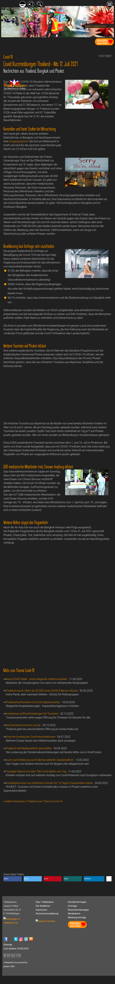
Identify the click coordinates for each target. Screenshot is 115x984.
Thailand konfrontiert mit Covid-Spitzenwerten (33, 702)
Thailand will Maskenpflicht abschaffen (29, 748)
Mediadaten (74, 913)
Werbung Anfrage (77, 917)
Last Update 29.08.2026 (16, 948)
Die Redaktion (43, 906)
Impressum (41, 909)
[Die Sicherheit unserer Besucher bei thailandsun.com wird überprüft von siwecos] (45, 921)
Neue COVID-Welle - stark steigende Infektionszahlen (36, 679)
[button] (12, 878)
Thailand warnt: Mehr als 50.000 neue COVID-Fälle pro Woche (42, 690)
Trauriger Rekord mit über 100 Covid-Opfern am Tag (36, 771)
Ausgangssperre (18, 141)
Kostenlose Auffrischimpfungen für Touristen (32, 713)
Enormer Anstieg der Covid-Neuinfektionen (30, 736)
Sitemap (7, 944)
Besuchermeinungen (78, 909)
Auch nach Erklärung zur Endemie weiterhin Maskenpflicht (40, 759)
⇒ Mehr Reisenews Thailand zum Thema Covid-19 (33, 801)
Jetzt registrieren (96, 26)
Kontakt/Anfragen (77, 902)
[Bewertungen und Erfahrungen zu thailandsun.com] (18, 922)
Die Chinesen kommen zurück (23, 725)
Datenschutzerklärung (47, 913)
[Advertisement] (86, 135)
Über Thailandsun (44, 902)
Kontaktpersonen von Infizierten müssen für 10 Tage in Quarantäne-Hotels (49, 783)
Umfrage (72, 906)
